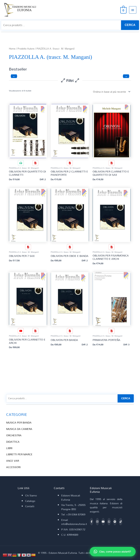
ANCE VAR (12, 460)
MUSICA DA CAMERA (19, 428)
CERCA (130, 24)
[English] (9, 554)
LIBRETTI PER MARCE (19, 454)
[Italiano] (19, 554)
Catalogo (30, 500)
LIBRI (9, 448)
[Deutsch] (14, 554)
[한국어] (28, 554)
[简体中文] (5, 554)
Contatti (29, 506)
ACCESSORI (13, 467)
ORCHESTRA (14, 435)
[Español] (33, 554)
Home (12, 48)
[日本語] (24, 554)
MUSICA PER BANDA (19, 422)
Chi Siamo (31, 495)
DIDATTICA (13, 441)
